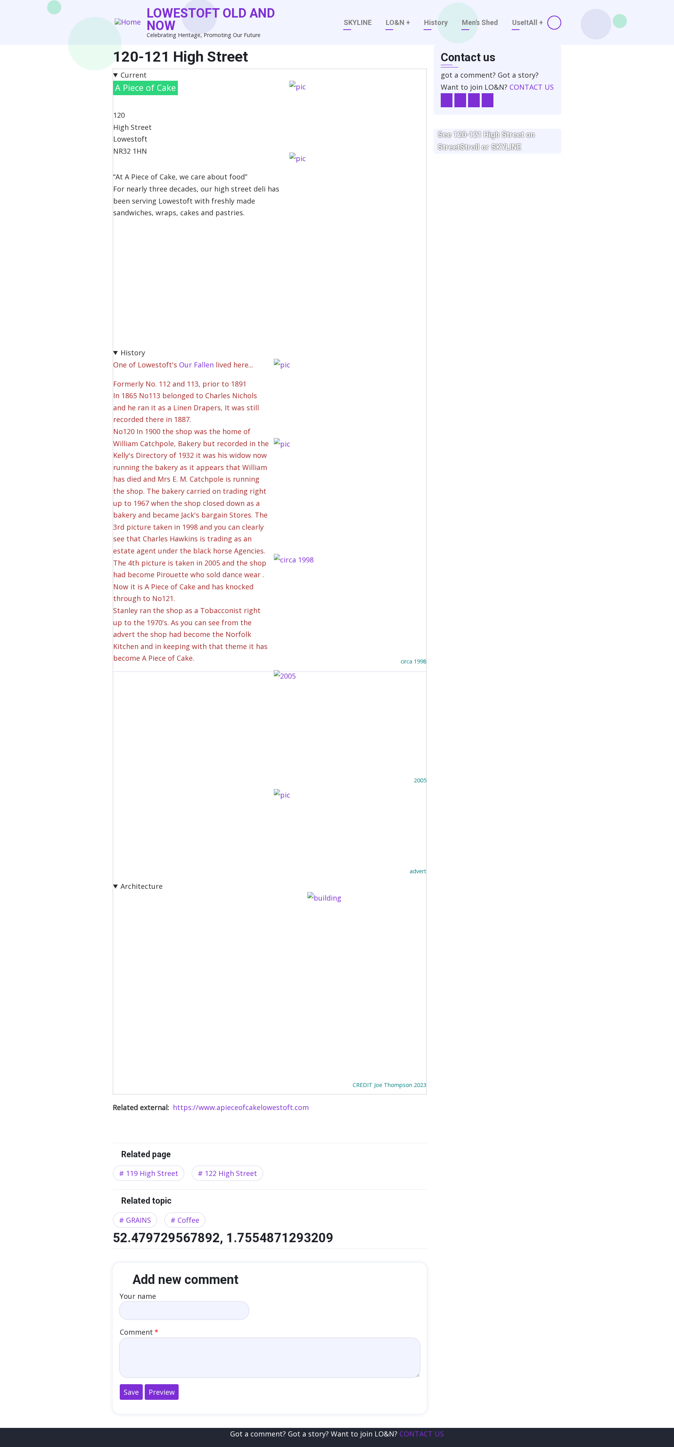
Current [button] (134, 75)
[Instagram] (474, 100)
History (436, 22)
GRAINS (138, 1220)
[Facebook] (446, 100)
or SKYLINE (501, 147)
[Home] (128, 22)
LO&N (398, 22)
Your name (138, 1296)
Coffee (188, 1220)
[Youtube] (487, 100)
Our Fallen (196, 364)
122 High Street (231, 1173)
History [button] (133, 352)
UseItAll (527, 22)
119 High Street (152, 1173)
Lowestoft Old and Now (211, 19)
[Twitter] (460, 100)
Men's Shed (480, 22)
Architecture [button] (142, 886)
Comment (136, 1332)
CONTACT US (531, 87)
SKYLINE (358, 22)
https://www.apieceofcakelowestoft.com (241, 1107)
